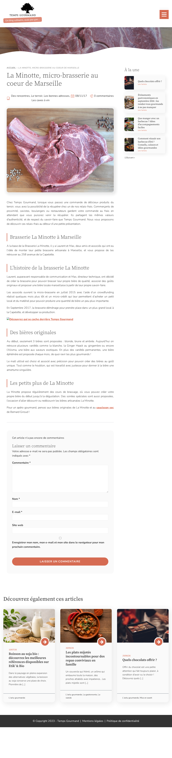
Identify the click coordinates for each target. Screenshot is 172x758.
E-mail (17, 512)
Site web (17, 525)
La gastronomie (90, 694)
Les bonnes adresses (56, 96)
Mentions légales (92, 721)
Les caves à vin (41, 100)
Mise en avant (146, 697)
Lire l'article (142, 84)
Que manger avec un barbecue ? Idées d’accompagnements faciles (148, 123)
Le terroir (36, 96)
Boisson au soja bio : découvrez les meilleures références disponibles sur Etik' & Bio (29, 660)
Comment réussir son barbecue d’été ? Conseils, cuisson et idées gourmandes (149, 143)
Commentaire (21, 463)
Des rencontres (20, 96)
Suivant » (131, 157)
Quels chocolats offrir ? (150, 81)
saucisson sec (105, 407)
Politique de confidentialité (123, 721)
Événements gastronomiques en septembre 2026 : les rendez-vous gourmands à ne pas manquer (150, 101)
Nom (16, 499)
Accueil (11, 67)
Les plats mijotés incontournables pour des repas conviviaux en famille (85, 658)
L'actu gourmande (17, 697)
